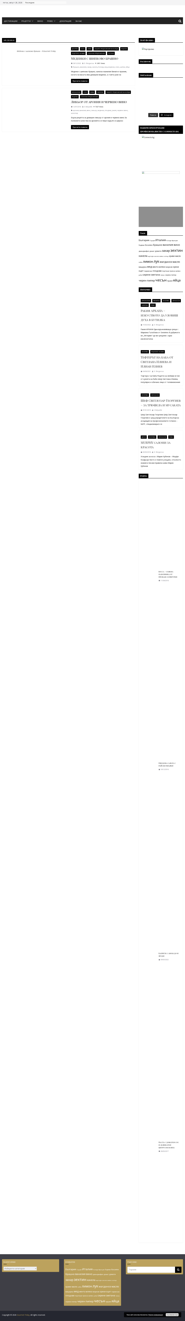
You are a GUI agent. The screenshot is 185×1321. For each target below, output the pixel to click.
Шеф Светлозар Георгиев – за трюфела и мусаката (161, 402)
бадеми (141, 245)
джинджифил (144, 251)
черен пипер (147, 280)
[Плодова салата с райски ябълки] (148, 766)
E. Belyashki (88, 107)
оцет (141, 270)
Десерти (75, 49)
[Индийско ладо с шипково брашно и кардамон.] (176, 87)
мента (155, 266)
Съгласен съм (172, 1315)
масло (176, 261)
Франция (175, 240)
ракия (114, 110)
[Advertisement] (161, 217)
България (144, 240)
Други (144, 437)
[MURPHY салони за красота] (161, 431)
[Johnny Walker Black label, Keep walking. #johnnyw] (146, 103)
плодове (108, 110)
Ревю (50, 21)
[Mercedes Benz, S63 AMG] (176, 98)
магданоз (166, 261)
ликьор (94, 110)
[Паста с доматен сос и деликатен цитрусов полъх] (148, 1146)
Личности (176, 301)
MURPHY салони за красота (155, 444)
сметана (155, 274)
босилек (149, 245)
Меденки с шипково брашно (94, 58)
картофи (151, 256)
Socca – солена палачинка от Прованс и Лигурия (168, 574)
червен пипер (170, 275)
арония (76, 110)
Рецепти (26, 21)
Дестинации (10, 21)
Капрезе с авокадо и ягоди (168, 954)
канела (95, 67)
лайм (140, 262)
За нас (78, 21)
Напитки (100, 92)
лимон (148, 261)
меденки (111, 67)
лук (156, 261)
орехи (176, 266)
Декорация (65, 21)
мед (105, 67)
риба (140, 275)
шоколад (74, 113)
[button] (32, 21)
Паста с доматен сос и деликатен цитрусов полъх (169, 1145)
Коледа (101, 67)
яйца (128, 67)
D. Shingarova (89, 63)
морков (169, 267)
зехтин (176, 250)
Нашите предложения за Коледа (106, 49)
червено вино (122, 110)
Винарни (156, 301)
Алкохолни (76, 92)
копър (166, 256)
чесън (160, 280)
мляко (162, 266)
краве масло (175, 256)
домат (152, 251)
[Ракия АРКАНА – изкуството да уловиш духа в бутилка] (161, 295)
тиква (162, 275)
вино (88, 110)
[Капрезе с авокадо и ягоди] (148, 956)
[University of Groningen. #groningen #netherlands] (161, 103)
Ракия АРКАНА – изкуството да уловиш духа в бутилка (159, 315)
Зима (89, 49)
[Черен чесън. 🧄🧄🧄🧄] (161, 84)
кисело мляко (159, 256)
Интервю (166, 301)
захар (89, 67)
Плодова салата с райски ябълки (167, 764)
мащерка (143, 267)
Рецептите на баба (78, 53)
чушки (170, 281)
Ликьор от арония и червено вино (99, 102)
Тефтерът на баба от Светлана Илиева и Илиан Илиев (157, 361)
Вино (40, 21)
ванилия (83, 67)
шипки (122, 67)
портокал (165, 271)
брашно (76, 67)
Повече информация (155, 1315)
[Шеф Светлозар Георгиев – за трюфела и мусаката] (161, 389)
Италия (160, 240)
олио (117, 67)
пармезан (148, 271)
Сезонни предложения (96, 53)
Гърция (152, 240)
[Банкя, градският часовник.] (146, 86)
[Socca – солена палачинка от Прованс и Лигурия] (148, 576)
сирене (146, 274)
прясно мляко (175, 271)
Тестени (111, 53)
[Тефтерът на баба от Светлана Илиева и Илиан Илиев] (161, 346)
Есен (82, 49)
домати (158, 251)
